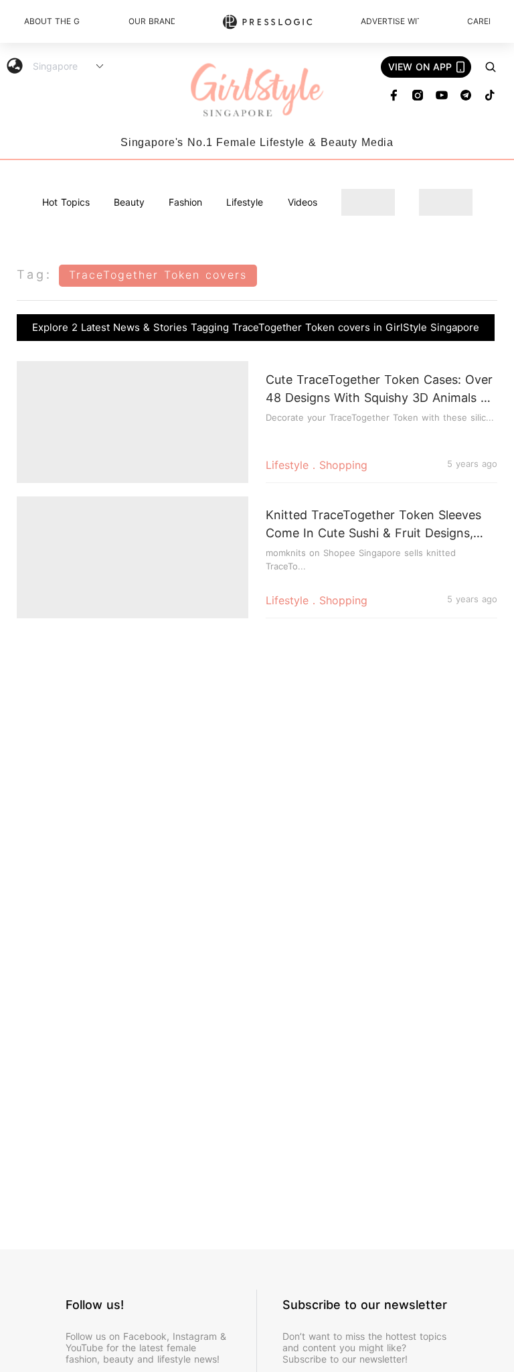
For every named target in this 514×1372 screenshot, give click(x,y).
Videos (302, 202)
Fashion (185, 202)
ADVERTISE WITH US (390, 21)
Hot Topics (66, 202)
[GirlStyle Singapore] (257, 91)
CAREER (478, 21)
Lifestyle (244, 202)
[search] (491, 67)
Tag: (34, 274)
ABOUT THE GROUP (52, 21)
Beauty (129, 202)
